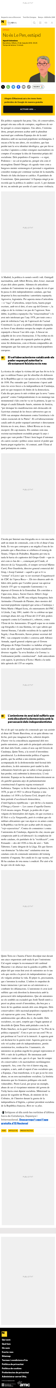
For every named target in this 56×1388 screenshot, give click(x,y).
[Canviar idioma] (46, 22)
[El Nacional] (4, 22)
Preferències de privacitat (15, 1373)
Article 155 (13, 1130)
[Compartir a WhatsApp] (8, 87)
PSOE (4, 1130)
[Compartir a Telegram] (13, 87)
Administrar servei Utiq (14, 1377)
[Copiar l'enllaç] (29, 87)
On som (6, 1348)
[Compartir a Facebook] (18, 87)
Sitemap (6, 1356)
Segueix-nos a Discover (11, 17)
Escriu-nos (7, 1352)
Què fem (6, 1344)
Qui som (6, 1340)
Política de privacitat (13, 1364)
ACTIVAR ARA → (28, 109)
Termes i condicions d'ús (15, 1360)
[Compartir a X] (3, 87)
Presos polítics (26, 1130)
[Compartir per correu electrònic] (24, 87)
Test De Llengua (29, 17)
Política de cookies (11, 1369)
